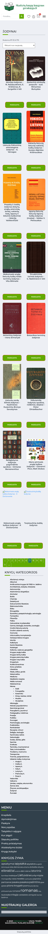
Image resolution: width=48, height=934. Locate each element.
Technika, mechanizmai (19, 747)
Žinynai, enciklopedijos (19, 788)
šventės (39, 895)
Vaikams (13, 781)
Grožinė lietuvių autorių (19, 628)
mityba (39, 875)
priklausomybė (6, 891)
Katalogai (14, 647)
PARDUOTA (14, 105)
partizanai (6, 882)
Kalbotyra (14, 643)
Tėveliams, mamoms (18, 752)
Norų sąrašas (8, 827)
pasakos (24, 882)
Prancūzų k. (20, 774)
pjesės (4, 886)
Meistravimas (15, 684)
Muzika (18, 698)
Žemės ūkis (14, 786)
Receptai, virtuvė (16, 730)
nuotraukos (28, 879)
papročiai (37, 879)
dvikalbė (33, 867)
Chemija (13, 599)
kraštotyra (13, 876)
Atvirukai (13, 594)
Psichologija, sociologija (19, 723)
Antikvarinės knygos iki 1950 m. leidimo (26, 584)
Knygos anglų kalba (18, 652)
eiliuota (40, 867)
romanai (16, 891)
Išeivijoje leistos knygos (19, 638)
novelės (20, 879)
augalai (39, 864)
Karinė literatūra (16, 645)
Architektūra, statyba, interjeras (22, 587)
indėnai (27, 871)
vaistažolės (23, 895)
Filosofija (13, 618)
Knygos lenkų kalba (18, 655)
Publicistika (14, 725)
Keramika (19, 694)
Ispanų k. (19, 766)
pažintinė (34, 882)
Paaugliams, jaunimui (18, 711)
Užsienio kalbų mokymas (20, 759)
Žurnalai (13, 793)
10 (41, 560)
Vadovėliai (14, 778)
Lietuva (23, 875)
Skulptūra (19, 701)
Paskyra (5, 823)
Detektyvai (14, 601)
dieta (22, 867)
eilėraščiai (8, 871)
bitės (11, 867)
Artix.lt (39, 923)
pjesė (42, 882)
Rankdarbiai (15, 728)
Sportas (13, 742)
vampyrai (32, 895)
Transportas (14, 754)
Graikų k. (18, 764)
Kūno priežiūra (15, 667)
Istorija (13, 640)
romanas (29, 890)
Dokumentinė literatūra (19, 604)
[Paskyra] (33, 17)
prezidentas (34, 886)
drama (26, 867)
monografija (6, 879)
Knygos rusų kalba (17, 660)
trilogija (14, 895)
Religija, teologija (17, 732)
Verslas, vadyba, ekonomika (21, 783)
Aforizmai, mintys (17, 579)
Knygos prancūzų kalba (19, 657)
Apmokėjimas (8, 819)
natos (14, 879)
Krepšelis (6, 815)
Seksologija (14, 737)
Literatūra (14, 669)
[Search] (21, 16)
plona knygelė (15, 885)
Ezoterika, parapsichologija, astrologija (25, 613)
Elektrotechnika (16, 606)
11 (5, 565)
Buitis (12, 596)
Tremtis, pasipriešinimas (19, 757)
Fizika (12, 621)
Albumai (13, 582)
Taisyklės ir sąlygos (11, 831)
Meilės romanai (16, 681)
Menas (12, 686)
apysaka (20, 863)
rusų (39, 891)
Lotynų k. (19, 771)
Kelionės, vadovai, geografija (21, 650)
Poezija (13, 715)
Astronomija (15, 589)
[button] (44, 16)
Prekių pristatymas (11, 843)
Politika (13, 718)
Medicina (13, 677)
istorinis (36, 870)
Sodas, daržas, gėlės (17, 740)
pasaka (15, 882)
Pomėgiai (13, 720)
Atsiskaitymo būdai (11, 847)
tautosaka (6, 895)
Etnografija (14, 611)
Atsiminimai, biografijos (19, 592)
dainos (17, 867)
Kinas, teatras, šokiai (23, 696)
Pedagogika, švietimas (19, 713)
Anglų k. (18, 761)
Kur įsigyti (6, 835)
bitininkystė (5, 867)
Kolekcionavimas (17, 664)
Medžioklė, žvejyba (17, 679)
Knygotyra (14, 662)
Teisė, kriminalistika (17, 749)
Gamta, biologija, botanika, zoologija (24, 626)
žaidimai (4, 897)
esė (22, 871)
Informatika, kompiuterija (20, 635)
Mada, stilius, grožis (17, 672)
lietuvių (32, 875)
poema (26, 886)
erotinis (17, 871)
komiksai (5, 876)
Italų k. (18, 769)
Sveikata (13, 745)
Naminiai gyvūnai (17, 708)
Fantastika (14, 616)
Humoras (13, 633)
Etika (12, 609)
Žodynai (13, 791)
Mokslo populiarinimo (19, 706)
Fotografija (19, 691)
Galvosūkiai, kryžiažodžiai (20, 623)
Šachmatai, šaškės (17, 735)
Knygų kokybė (9, 851)
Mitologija (14, 703)
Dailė (17, 689)
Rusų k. (18, 776)
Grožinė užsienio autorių (19, 630)
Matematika (15, 674)
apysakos (31, 864)
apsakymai (8, 863)
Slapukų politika (10, 839)
